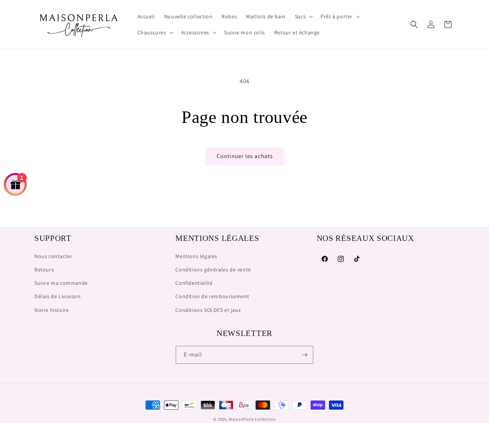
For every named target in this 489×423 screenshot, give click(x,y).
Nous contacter (53, 256)
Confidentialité (193, 282)
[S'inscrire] (304, 355)
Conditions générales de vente (213, 269)
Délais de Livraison (57, 296)
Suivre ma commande (61, 282)
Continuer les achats (245, 156)
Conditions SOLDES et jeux (208, 310)
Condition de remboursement (212, 296)
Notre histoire (51, 310)
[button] (303, 16)
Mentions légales (196, 256)
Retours (44, 269)
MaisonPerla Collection (252, 419)
